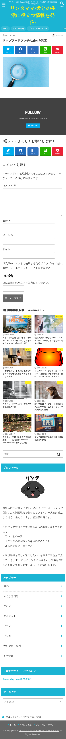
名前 (7, 221)
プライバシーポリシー (38, 28)
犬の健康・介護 (12, 645)
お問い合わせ (18, 28)
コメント (9, 185)
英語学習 (8, 655)
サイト (6, 249)
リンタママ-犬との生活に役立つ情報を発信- (33, 15)
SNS (6, 586)
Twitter (34, 126)
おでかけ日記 (10, 596)
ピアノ (7, 626)
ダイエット (9, 616)
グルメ (7, 606)
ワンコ (7, 636)
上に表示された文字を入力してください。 (26, 282)
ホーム (5, 28)
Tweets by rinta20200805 (17, 679)
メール (8, 235)
